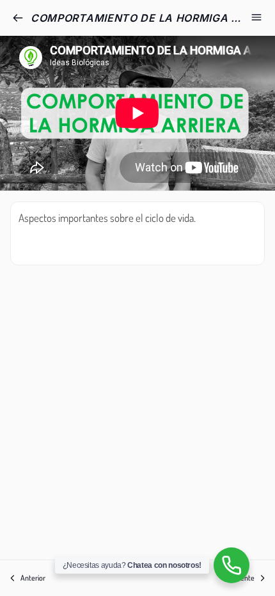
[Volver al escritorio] (18, 18)
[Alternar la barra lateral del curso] (256, 17)
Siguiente (240, 578)
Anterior (32, 578)
